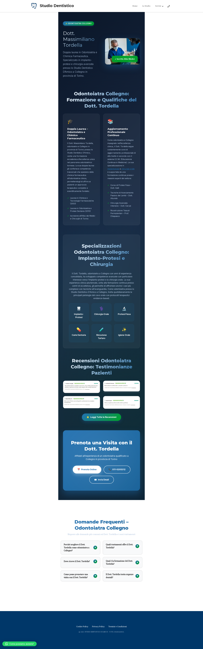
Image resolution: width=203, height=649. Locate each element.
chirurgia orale (128, 169)
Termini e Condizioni (117, 626)
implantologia (113, 169)
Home (134, 6)
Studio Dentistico (57, 5)
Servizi (158, 6)
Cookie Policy (82, 626)
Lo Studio (146, 6)
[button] (19, 643)
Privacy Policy (98, 626)
